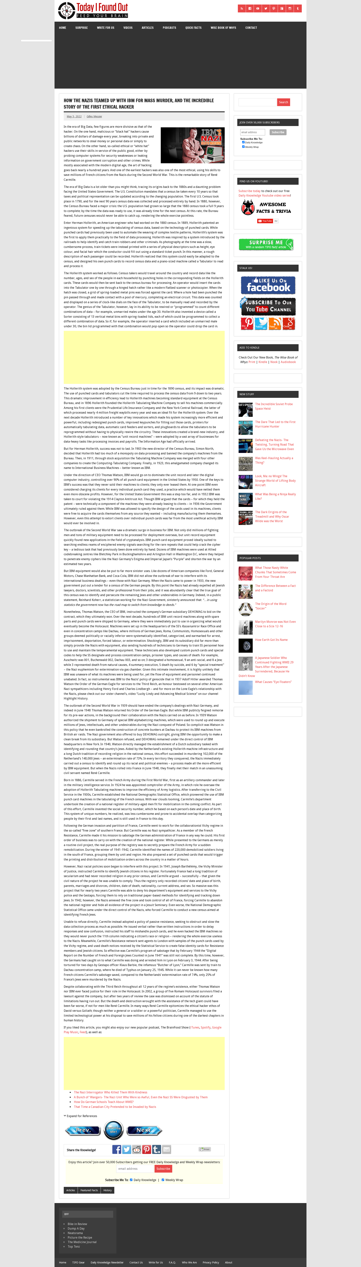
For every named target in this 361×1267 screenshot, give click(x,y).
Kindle (263, 362)
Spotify (206, 1027)
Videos (128, 28)
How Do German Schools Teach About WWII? (104, 1102)
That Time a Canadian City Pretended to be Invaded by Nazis (115, 1107)
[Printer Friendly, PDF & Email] (205, 1150)
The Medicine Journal (82, 1242)
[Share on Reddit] (136, 1149)
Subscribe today (250, 191)
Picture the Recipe (80, 1237)
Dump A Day (76, 1228)
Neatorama (75, 1233)
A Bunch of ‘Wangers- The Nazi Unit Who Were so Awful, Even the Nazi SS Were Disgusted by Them (141, 1097)
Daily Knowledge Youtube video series (264, 195)
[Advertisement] (180, 62)
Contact (251, 28)
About (228, 1262)
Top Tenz (74, 1246)
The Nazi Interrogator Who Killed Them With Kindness (110, 1092)
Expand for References (82, 1116)
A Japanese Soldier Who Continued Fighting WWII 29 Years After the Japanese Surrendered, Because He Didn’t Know (266, 667)
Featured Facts (89, 1190)
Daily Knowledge (145, 1180)
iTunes (194, 1027)
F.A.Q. (172, 1262)
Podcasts (169, 28)
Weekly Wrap (174, 1180)
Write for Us (105, 28)
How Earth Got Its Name (271, 640)
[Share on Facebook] (116, 1149)
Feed (83, 1032)
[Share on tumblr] (156, 1149)
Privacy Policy (211, 1262)
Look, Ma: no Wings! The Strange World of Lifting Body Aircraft (275, 480)
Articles (148, 28)
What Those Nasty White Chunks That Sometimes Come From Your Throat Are (275, 572)
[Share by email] (166, 1149)
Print (252, 362)
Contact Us (136, 1262)
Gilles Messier (94, 116)
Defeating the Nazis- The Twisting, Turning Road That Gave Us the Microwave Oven (274, 444)
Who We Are (189, 1262)
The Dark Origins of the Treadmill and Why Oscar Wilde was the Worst (272, 516)
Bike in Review (77, 1224)
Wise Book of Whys (223, 28)
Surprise (81, 28)
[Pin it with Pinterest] (146, 1149)
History (107, 1190)
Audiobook (288, 362)
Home (62, 28)
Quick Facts (193, 28)
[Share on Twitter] (126, 1149)
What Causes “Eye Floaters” (273, 682)
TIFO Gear (78, 1262)
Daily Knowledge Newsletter (107, 1262)
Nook (274, 362)
